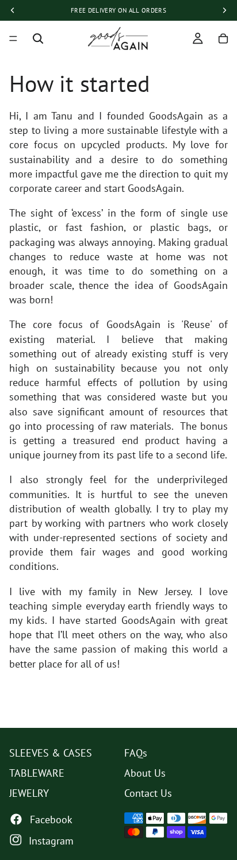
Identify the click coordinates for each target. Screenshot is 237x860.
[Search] (38, 38)
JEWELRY (29, 793)
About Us (145, 773)
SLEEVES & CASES (50, 752)
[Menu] (13, 38)
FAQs (135, 752)
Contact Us (148, 793)
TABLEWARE (36, 773)
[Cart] (223, 38)
